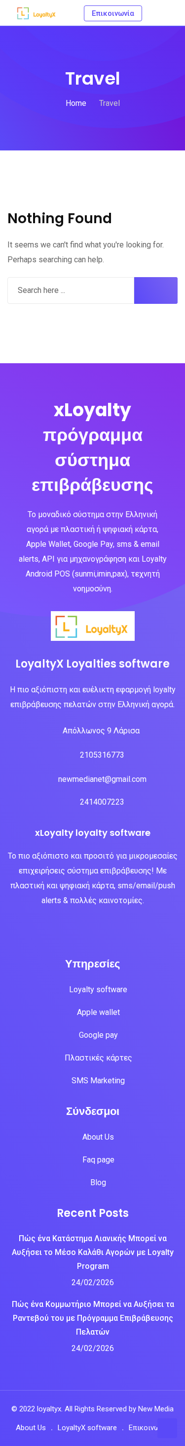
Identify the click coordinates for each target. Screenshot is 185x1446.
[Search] (154, 12)
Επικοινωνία (149, 1427)
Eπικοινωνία (113, 13)
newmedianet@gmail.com (102, 779)
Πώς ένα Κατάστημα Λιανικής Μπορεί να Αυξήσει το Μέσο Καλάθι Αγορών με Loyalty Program (93, 1252)
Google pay (98, 1035)
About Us (98, 1137)
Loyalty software (98, 989)
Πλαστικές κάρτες (98, 1057)
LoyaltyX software (87, 1427)
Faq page (98, 1159)
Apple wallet (98, 1012)
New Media (156, 1408)
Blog (98, 1182)
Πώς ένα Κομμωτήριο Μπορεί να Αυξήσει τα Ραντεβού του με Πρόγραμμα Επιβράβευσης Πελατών (93, 1318)
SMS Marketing (98, 1080)
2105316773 (102, 755)
